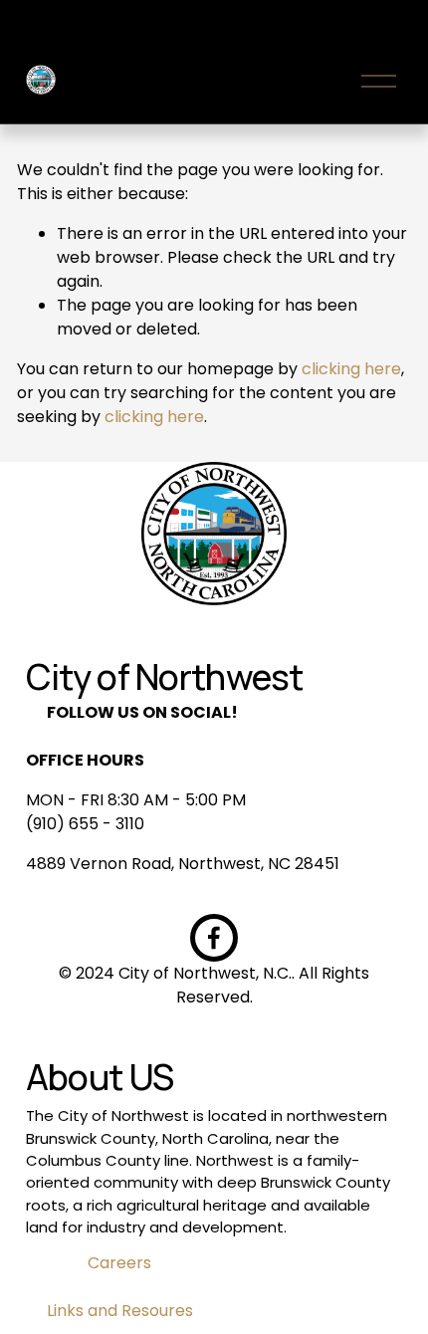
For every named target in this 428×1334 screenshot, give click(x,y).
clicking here (351, 368)
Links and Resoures (120, 1310)
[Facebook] (214, 938)
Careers (119, 1262)
